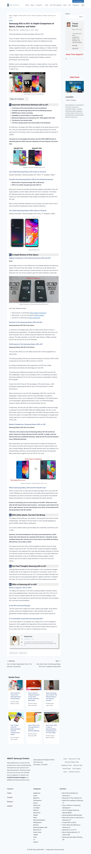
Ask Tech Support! (56, 5)
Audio (35, 795)
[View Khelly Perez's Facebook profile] (22, 636)
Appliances (36, 793)
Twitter (9, 793)
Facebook (10, 789)
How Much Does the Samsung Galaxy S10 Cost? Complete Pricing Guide (49, 663)
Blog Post (36, 798)
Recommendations (39, 820)
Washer (35, 842)
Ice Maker (36, 808)
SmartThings (67, 768)
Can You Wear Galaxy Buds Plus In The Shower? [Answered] (19, 663)
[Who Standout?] (34, 318)
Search (67, 14)
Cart (69, 5)
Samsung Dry (66, 837)
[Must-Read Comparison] (38, 313)
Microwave (36, 812)
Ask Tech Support (78, 1)
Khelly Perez (16, 30)
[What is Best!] (39, 315)
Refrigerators (37, 822)
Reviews (36, 825)
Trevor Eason (15, 701)
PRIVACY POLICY (74, 772)
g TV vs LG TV (71, 830)
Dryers (35, 803)
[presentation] (16, 685)
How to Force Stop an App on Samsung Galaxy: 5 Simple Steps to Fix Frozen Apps (51, 728)
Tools (46, 5)
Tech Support (76, 768)
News (32, 5)
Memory (36, 810)
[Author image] (10, 30)
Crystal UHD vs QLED (69, 822)
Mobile (15, 15)
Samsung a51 (23, 653)
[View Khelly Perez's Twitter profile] (22, 639)
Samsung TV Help (74, 759)
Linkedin (9, 806)
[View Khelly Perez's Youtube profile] (22, 642)
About (65, 772)
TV (34, 839)
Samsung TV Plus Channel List (72, 798)
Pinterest (10, 801)
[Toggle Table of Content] (25, 99)
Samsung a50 (13, 653)
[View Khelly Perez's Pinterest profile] (22, 645)
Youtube (9, 797)
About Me (74, 45)
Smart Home (37, 832)
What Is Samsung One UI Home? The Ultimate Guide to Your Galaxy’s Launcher (51, 696)
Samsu (64, 830)
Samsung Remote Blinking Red (72, 815)
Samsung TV (37, 830)
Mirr (63, 832)
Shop (65, 5)
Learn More (75, 48)
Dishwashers (37, 800)
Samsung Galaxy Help (72, 762)
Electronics (36, 805)
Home (27, 5)
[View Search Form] (83, 5)
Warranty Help (77, 765)
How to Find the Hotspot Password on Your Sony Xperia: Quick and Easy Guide (33, 696)
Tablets (35, 834)
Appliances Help (66, 765)
